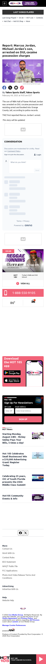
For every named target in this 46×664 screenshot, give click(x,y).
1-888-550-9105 (23, 293)
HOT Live (29, 18)
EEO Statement (9, 562)
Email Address (20, 407)
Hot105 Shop (18, 21)
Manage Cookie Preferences (14, 625)
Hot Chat (7, 21)
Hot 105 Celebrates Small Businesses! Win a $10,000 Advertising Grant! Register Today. (14, 459)
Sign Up (23, 419)
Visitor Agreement (9, 618)
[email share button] (16, 88)
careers (15, 622)
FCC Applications (9, 571)
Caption (36, 80)
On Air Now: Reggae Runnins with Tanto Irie (23, 266)
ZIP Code (7, 407)
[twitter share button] (10, 88)
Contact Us (7, 549)
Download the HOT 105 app (13, 362)
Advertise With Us (10, 589)
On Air (21, 18)
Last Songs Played (9, 18)
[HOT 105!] (23, 3)
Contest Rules (8, 557)
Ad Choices (34, 620)
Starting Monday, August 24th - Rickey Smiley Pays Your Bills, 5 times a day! (13, 438)
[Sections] (4, 3)
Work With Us (8, 553)
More (28, 21)
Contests (39, 18)
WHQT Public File (10, 566)
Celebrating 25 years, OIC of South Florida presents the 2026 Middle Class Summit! (14, 480)
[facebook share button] (4, 88)
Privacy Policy (27, 618)
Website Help (8, 600)
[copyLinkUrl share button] (22, 88)
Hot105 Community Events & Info (12, 497)
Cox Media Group (15, 615)
